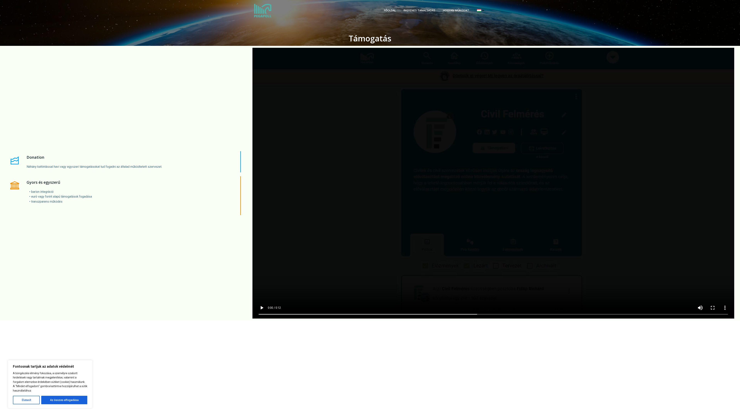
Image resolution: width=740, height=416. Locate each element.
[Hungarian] (481, 10)
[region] (50, 384)
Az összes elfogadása (64, 400)
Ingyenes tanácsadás (419, 10)
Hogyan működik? (456, 10)
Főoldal (390, 10)
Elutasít (26, 400)
